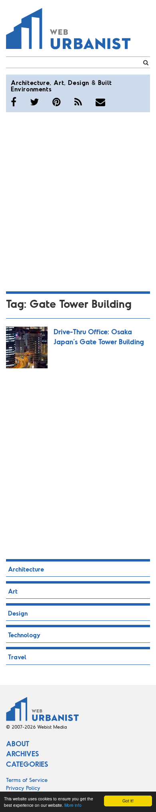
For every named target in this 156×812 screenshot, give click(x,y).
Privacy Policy (23, 787)
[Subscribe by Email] (100, 102)
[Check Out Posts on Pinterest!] (56, 102)
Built (105, 82)
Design (78, 82)
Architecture (30, 82)
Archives (22, 753)
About (17, 743)
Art (59, 82)
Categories (27, 763)
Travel (17, 657)
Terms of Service (27, 779)
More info (73, 805)
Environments (31, 89)
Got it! (128, 801)
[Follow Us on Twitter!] (34, 102)
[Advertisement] (78, 200)
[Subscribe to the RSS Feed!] (78, 102)
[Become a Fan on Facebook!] (13, 102)
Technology (24, 634)
